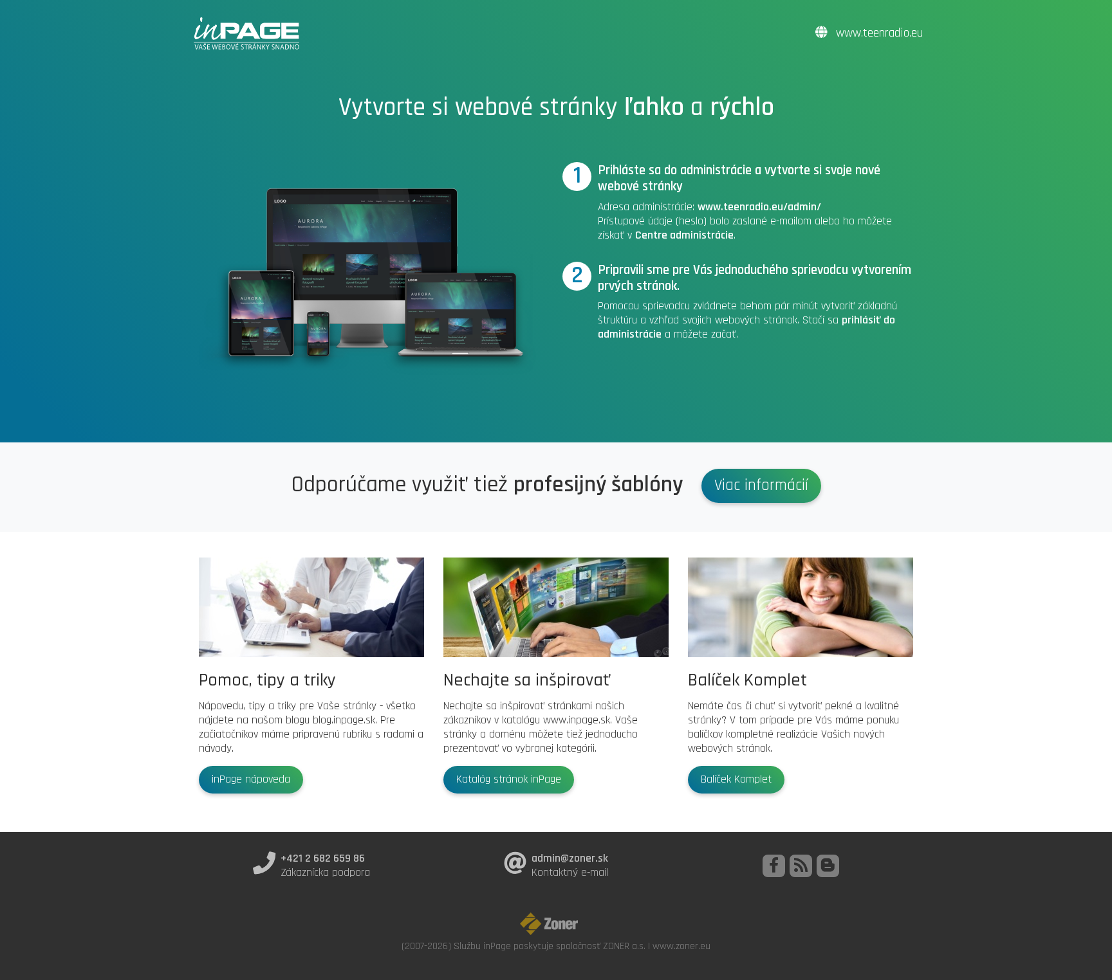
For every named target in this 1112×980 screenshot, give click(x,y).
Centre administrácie (684, 235)
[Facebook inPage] (774, 866)
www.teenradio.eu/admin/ (759, 207)
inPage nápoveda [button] (251, 779)
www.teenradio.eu (878, 33)
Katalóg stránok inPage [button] (508, 779)
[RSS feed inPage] (801, 866)
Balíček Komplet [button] (736, 779)
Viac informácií (761, 485)
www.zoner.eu (681, 945)
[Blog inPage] (828, 866)
